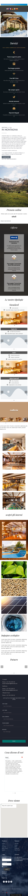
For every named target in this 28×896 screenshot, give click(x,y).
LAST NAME (4, 710)
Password (4, 862)
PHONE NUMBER (5, 723)
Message (4, 729)
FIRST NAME (4, 703)
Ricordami (5, 866)
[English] (8, 8)
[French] (10, 8)
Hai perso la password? (4, 872)
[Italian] (15, 8)
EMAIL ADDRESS (5, 716)
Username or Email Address (6, 857)
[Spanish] (17, 8)
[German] (12, 8)
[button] (7, 9)
